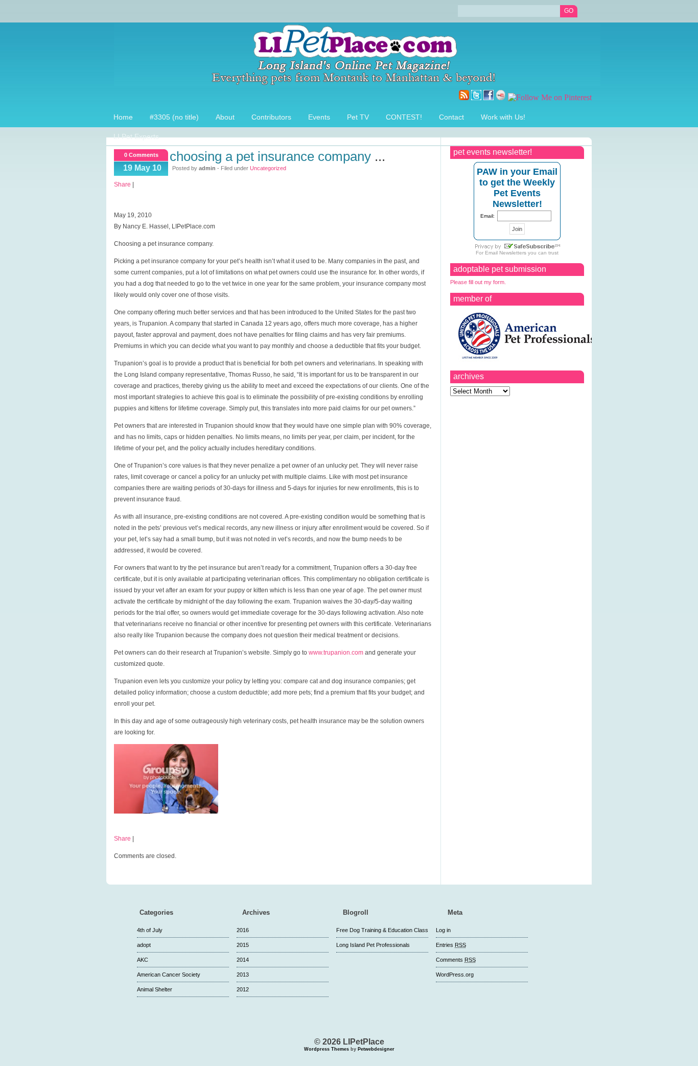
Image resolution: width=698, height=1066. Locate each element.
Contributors (271, 117)
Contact (451, 117)
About (225, 117)
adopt (144, 945)
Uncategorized (268, 168)
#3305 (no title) (174, 117)
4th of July (149, 930)
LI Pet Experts (136, 136)
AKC (142, 960)
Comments (456, 960)
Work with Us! (503, 117)
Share (122, 184)
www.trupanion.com (336, 652)
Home (123, 117)
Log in (443, 930)
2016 (243, 930)
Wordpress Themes (326, 1049)
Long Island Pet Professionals (373, 945)
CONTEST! (404, 117)
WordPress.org (455, 974)
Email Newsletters (505, 253)
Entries (451, 945)
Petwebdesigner (376, 1049)
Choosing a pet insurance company (270, 156)
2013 (243, 974)
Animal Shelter (154, 989)
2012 (243, 989)
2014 (243, 960)
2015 (243, 945)
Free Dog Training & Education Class (382, 930)
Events (319, 117)
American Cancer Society (168, 974)
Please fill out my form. (478, 282)
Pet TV (358, 117)
